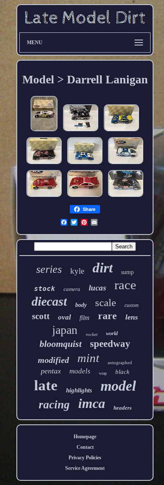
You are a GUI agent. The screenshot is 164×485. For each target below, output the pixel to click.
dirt (103, 267)
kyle (77, 270)
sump (127, 272)
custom (131, 305)
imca (91, 403)
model (118, 386)
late (46, 385)
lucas (97, 287)
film (84, 317)
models (79, 371)
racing (54, 404)
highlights (79, 390)
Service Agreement (85, 468)
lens (131, 317)
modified (53, 360)
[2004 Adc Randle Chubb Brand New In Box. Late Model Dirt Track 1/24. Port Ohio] (44, 132)
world (112, 333)
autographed (120, 362)
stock (44, 289)
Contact (85, 447)
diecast (49, 301)
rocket (92, 334)
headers (123, 408)
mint (88, 358)
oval (64, 317)
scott (41, 316)
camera (71, 289)
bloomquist (61, 343)
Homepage (85, 437)
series (49, 269)
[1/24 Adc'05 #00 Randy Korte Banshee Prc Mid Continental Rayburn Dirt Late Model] (44, 165)
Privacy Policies (85, 458)
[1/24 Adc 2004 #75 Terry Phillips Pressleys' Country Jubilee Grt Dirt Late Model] (85, 197)
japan (64, 329)
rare (107, 315)
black (122, 371)
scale (105, 302)
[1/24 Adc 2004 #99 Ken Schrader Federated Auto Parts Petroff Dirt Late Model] (85, 165)
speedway (110, 343)
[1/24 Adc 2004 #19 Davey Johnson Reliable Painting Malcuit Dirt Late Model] (125, 165)
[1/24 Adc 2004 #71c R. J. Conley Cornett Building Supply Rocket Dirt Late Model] (44, 197)
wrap (103, 373)
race (125, 284)
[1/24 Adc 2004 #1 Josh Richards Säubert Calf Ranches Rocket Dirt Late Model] (121, 132)
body (81, 305)
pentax (51, 371)
